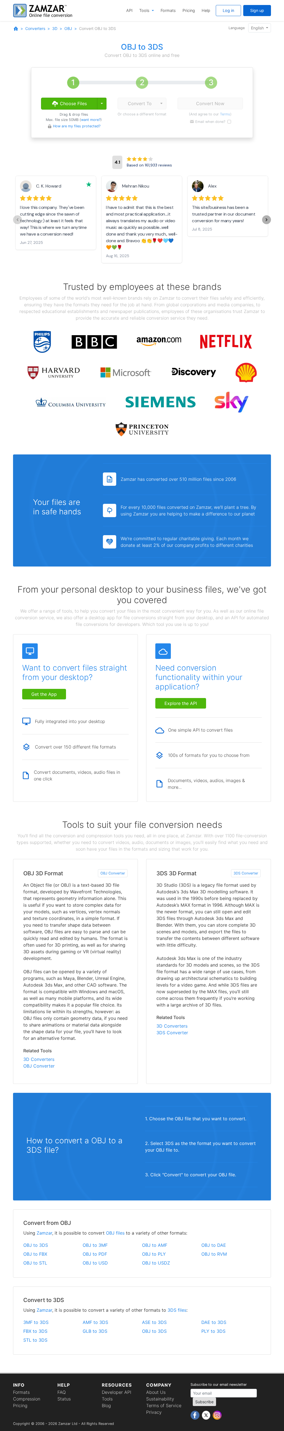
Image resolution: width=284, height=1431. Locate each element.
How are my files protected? (76, 126)
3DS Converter (246, 873)
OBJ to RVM (214, 1254)
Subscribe (204, 1401)
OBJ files (115, 1233)
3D (54, 28)
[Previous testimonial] (17, 219)
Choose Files (73, 103)
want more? (90, 120)
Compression (26, 1399)
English (258, 28)
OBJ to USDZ (156, 1263)
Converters (35, 28)
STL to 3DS (35, 1340)
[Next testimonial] (266, 219)
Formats (168, 10)
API (129, 10)
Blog (106, 1405)
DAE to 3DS (213, 1322)
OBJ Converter (112, 873)
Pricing (188, 10)
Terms (225, 114)
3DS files (177, 1310)
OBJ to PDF (95, 1254)
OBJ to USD (95, 1263)
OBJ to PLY (154, 1254)
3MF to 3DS (36, 1322)
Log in (228, 10)
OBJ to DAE (213, 1245)
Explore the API (180, 703)
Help (206, 10)
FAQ (61, 1392)
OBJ (68, 28)
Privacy (154, 1412)
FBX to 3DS (35, 1331)
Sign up (257, 10)
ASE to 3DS (154, 1322)
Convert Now (210, 103)
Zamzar (44, 1233)
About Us (156, 1392)
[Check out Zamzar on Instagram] (217, 1414)
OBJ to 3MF (95, 1245)
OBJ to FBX (35, 1254)
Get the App (44, 694)
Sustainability (160, 1399)
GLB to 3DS (95, 1331)
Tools (145, 10)
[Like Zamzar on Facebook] (196, 1414)
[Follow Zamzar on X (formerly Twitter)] (207, 1414)
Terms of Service (163, 1405)
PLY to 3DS (213, 1331)
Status (64, 1399)
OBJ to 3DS (35, 1245)
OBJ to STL (35, 1263)
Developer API (116, 1392)
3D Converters (38, 1059)
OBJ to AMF (154, 1245)
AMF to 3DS (95, 1322)
